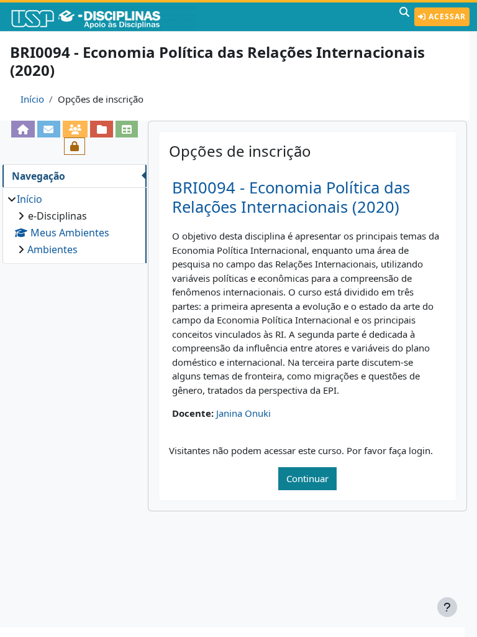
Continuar (307, 478)
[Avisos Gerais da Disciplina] (48, 129)
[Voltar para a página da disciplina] (23, 129)
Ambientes (52, 249)
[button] (404, 16)
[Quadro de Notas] (127, 129)
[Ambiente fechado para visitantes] (75, 145)
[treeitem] (74, 224)
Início (32, 99)
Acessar (446, 16)
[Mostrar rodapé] (447, 607)
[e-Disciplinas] (104, 17)
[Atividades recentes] (101, 129)
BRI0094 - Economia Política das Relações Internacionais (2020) (291, 197)
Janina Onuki (243, 413)
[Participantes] (75, 129)
